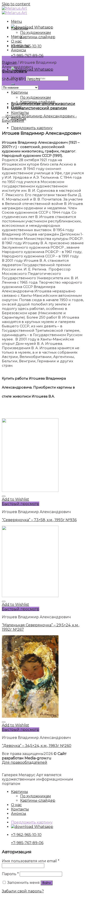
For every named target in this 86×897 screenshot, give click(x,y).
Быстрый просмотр (20, 504)
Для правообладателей (24, 762)
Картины (19, 92)
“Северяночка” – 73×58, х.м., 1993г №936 (39, 520)
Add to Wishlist (15, 499)
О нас (16, 41)
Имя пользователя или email (30, 861)
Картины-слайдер (37, 37)
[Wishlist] (4, 496)
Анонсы (18, 50)
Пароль (10, 874)
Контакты (20, 112)
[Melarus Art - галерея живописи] (14, 10)
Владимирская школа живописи (43, 104)
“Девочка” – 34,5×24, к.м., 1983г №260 (36, 745)
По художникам (35, 97)
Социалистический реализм (39, 108)
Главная (9, 62)
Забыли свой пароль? (23, 891)
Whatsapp (43, 27)
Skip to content (16, 4)
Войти (46, 883)
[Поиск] (13, 84)
